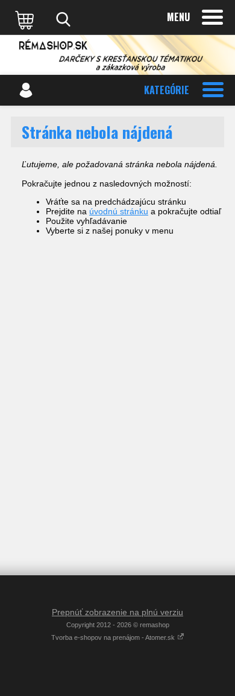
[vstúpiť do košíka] (26, 19)
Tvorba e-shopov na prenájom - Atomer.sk (114, 637)
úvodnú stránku (118, 211)
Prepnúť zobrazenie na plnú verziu (117, 612)
